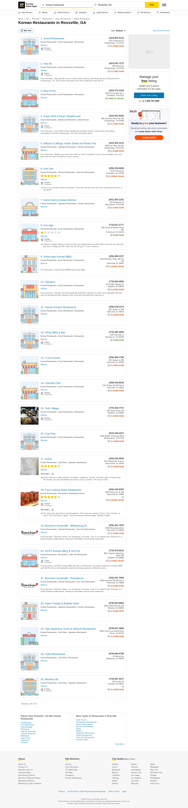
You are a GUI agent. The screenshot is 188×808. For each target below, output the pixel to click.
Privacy (62, 791)
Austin (114, 767)
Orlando (153, 775)
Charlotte (116, 775)
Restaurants (47, 19)
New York (154, 770)
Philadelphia (155, 778)
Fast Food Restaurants (85, 529)
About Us (22, 764)
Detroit (134, 764)
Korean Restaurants (49, 42)
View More (119, 744)
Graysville (25, 740)
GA (27, 19)
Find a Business (72, 767)
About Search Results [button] (161, 31)
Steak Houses (83, 120)
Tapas (78, 729)
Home (20, 19)
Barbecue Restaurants (67, 120)
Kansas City (136, 772)
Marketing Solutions (26, 781)
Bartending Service (77, 493)
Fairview (24, 742)
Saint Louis (154, 783)
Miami (152, 764)
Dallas (114, 781)
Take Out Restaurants (78, 555)
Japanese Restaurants (67, 147)
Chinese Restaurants (86, 147)
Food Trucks (81, 720)
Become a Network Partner (29, 778)
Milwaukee (154, 767)
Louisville (135, 781)
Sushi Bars (62, 462)
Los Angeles (136, 778)
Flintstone (25, 729)
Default (119, 31)
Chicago (115, 778)
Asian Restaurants (63, 19)
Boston (115, 772)
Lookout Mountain (28, 731)
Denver (115, 783)
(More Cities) (130, 759)
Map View (28, 31)
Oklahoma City (156, 772)
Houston (134, 767)
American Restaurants (85, 172)
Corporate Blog (24, 772)
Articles (68, 764)
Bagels (79, 731)
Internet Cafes (82, 740)
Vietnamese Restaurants (86, 722)
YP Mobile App (71, 770)
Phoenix (153, 781)
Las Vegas (135, 775)
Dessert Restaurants (84, 726)
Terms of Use (113, 791)
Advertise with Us (25, 770)
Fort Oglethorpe (27, 725)
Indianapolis (136, 770)
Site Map (69, 772)
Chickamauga (26, 727)
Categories (69, 775)
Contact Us (23, 767)
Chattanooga (26, 723)
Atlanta (115, 764)
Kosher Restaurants (84, 724)
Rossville (35, 19)
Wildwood (25, 736)
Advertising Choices (26, 775)
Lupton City (25, 738)
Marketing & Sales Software (29, 783)
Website (44, 45)
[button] (164, 5)
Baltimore (116, 770)
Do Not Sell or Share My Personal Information (87, 791)
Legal (124, 791)
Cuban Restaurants (84, 735)
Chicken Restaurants (66, 529)
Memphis (135, 783)
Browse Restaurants (73, 778)
